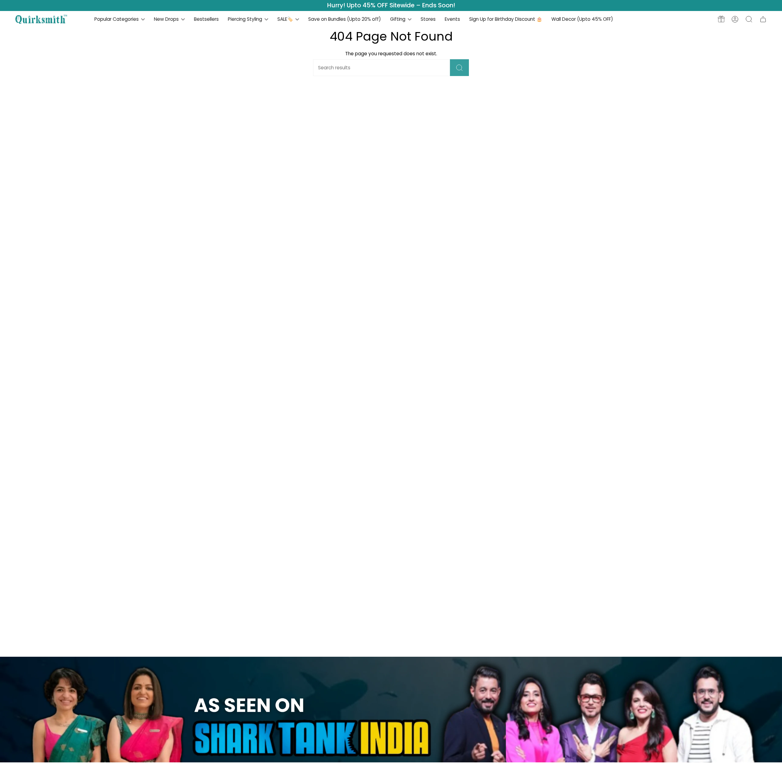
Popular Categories (117, 19)
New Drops (167, 19)
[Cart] (763, 19)
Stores (428, 19)
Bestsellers (206, 19)
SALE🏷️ (285, 19)
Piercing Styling (245, 19)
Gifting (398, 19)
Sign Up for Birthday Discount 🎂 (505, 19)
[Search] (459, 67)
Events (452, 19)
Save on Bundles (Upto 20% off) (344, 19)
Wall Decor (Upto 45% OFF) (582, 19)
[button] (749, 19)
